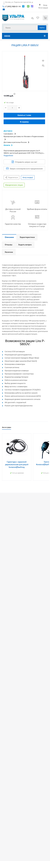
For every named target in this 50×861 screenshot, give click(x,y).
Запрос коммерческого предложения (26, 168)
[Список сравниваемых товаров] (32, 19)
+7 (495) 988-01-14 (12, 6)
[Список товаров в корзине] (45, 20)
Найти (42, 27)
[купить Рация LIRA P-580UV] (25, 72)
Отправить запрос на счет (26, 162)
